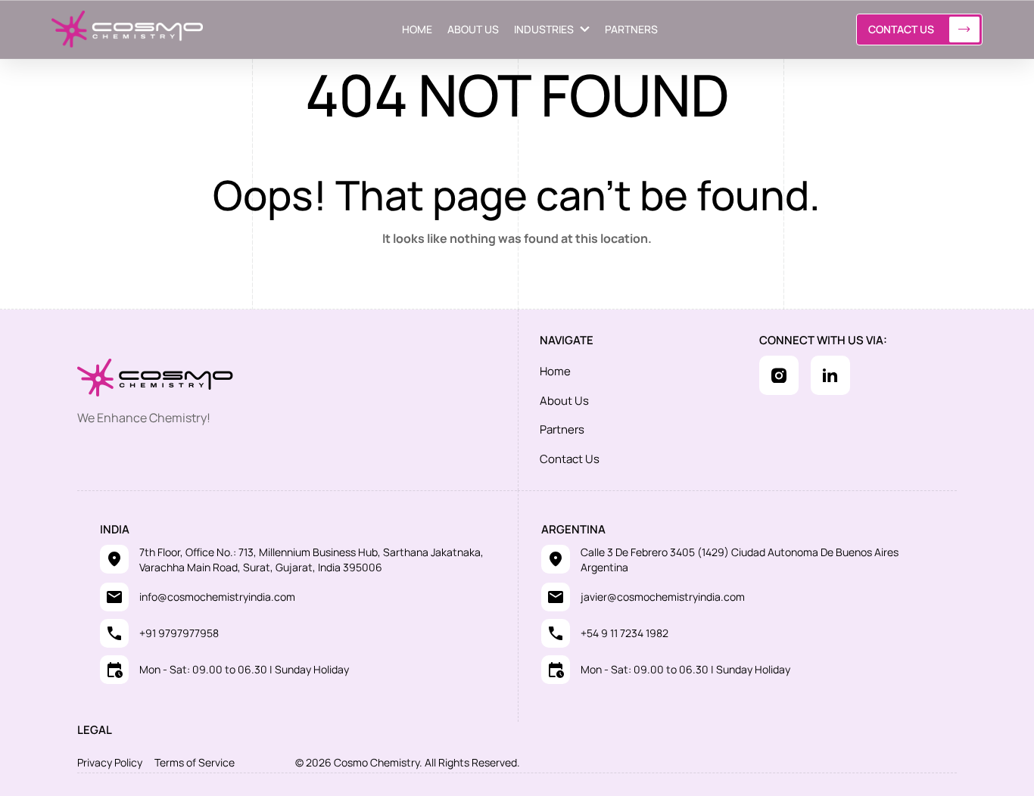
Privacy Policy (109, 762)
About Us (564, 401)
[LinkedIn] (830, 375)
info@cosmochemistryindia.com (217, 596)
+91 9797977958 (179, 633)
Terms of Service (194, 762)
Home (555, 371)
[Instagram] (779, 375)
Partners (562, 429)
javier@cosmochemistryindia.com (663, 596)
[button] (552, 29)
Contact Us (901, 29)
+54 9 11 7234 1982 (624, 633)
